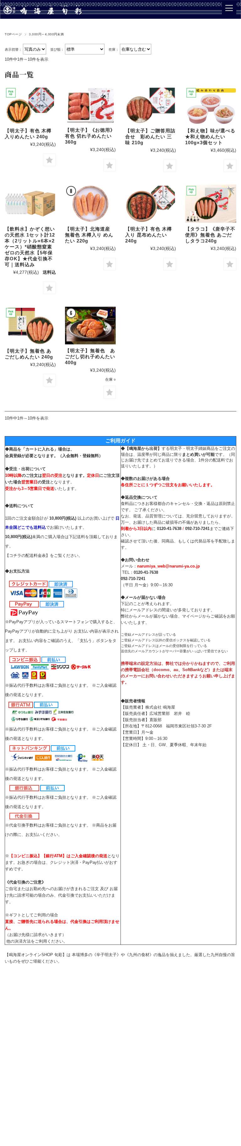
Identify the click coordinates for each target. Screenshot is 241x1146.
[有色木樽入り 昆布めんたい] (150, 203)
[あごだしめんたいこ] (90, 325)
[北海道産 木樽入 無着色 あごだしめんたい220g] (90, 203)
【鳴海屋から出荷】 (143, 448)
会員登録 (13, 455)
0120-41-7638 (169, 528)
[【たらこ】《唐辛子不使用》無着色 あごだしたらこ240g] (210, 203)
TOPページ (13, 34)
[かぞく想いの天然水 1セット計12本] (30, 203)
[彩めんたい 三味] (150, 106)
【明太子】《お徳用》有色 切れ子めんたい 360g (90, 136)
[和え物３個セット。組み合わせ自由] (210, 106)
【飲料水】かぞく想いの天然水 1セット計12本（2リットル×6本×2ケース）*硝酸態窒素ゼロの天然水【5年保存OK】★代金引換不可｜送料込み (30, 246)
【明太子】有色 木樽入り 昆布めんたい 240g (148, 234)
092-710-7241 (197, 528)
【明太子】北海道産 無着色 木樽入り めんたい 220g (89, 234)
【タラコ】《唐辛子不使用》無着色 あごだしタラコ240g (210, 234)
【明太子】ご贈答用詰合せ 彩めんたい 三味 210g (150, 136)
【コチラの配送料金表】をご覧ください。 (44, 555)
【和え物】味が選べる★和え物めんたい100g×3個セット (210, 136)
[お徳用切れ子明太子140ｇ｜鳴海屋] (90, 105)
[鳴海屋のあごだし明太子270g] (30, 325)
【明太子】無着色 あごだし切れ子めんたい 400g (90, 356)
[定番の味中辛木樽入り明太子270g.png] (30, 106)
